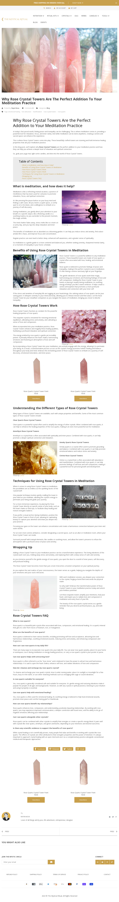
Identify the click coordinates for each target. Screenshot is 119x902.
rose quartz (61, 112)
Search (48, 8)
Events (44, 22)
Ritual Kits (52, 16)
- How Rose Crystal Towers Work (33, 169)
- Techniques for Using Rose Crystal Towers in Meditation (42, 174)
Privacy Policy (83, 874)
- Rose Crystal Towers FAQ (31, 178)
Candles (93, 16)
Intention (38, 16)
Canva (71, 225)
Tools (105, 16)
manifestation (37, 112)
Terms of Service (59, 874)
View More (36, 398)
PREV (7, 831)
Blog (35, 22)
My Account (61, 8)
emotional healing (14, 112)
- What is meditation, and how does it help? (37, 165)
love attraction (26, 112)
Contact (107, 874)
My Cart (74, 8)
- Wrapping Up (26, 176)
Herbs (83, 16)
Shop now (77, 3)
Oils (76, 16)
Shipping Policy (36, 874)
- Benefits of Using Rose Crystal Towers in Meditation (41, 167)
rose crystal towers (50, 112)
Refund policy (12, 874)
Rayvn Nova (15, 108)
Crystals (66, 16)
